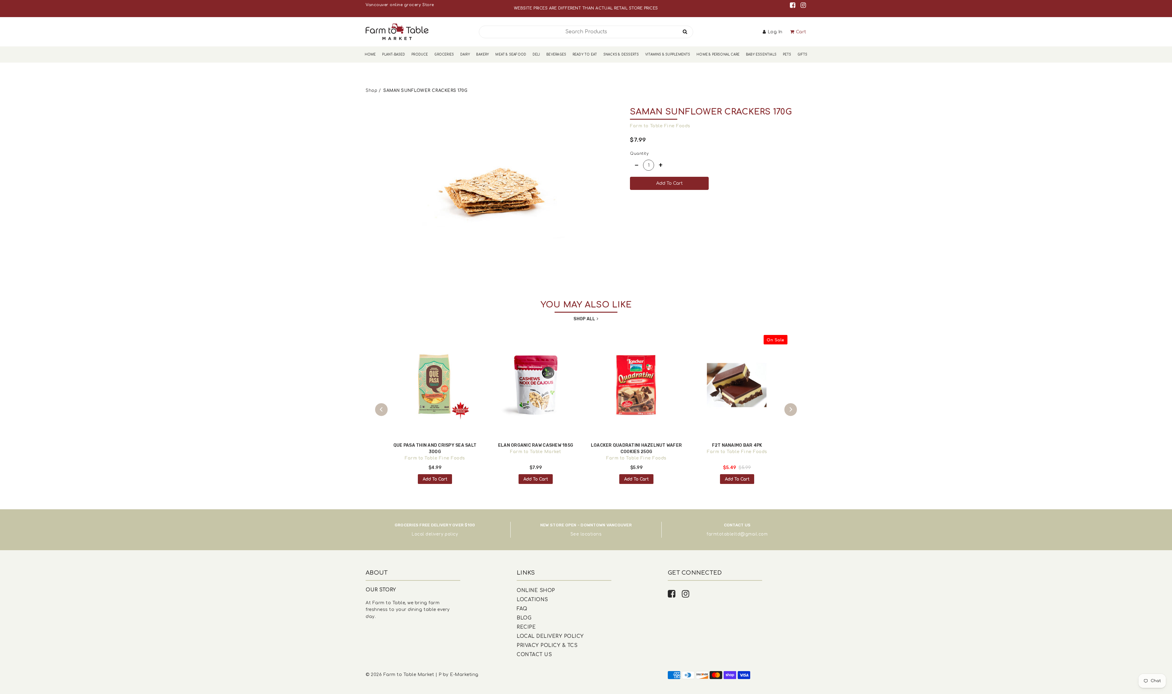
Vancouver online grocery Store (400, 5)
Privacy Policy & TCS (547, 645)
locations (591, 534)
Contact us (534, 654)
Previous (381, 409)
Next (790, 409)
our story (381, 590)
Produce (419, 54)
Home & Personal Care (718, 54)
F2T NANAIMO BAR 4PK (737, 445)
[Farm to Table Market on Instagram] (803, 5)
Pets (787, 54)
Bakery (482, 54)
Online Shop (536, 590)
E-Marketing (464, 674)
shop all (584, 319)
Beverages (556, 54)
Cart (801, 32)
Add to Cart (435, 479)
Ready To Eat (585, 54)
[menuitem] (370, 54)
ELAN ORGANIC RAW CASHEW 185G (535, 445)
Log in (775, 32)
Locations (532, 599)
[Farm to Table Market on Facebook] (794, 5)
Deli (536, 54)
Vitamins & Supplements (667, 54)
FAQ (522, 609)
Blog (524, 618)
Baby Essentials (761, 54)
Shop (371, 90)
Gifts (802, 54)
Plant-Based (393, 54)
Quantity (639, 153)
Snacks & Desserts (621, 54)
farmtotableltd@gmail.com (737, 534)
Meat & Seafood (510, 54)
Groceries (444, 54)
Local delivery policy (435, 534)
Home (370, 54)
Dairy (465, 54)
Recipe (526, 627)
